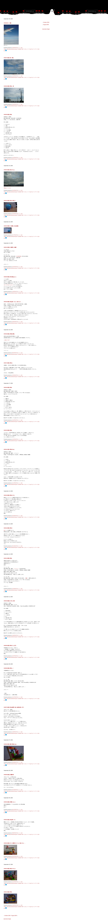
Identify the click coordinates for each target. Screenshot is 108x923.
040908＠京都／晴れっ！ (9, 668)
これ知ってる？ (7, 340)
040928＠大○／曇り (8, 22)
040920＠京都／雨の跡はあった (10, 276)
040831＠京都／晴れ (8, 891)
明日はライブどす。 (8, 188)
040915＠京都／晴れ (8, 430)
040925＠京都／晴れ (8, 114)
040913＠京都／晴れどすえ (9, 495)
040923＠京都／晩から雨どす (10, 200)
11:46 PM (14, 104)
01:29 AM (14, 515)
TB (16, 47)
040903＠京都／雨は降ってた (10, 819)
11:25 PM (14, 439)
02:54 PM (14, 856)
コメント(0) (20, 47)
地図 (26, 578)
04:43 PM (14, 352)
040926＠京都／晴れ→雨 (9, 86)
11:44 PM (14, 420)
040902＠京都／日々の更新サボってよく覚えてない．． (15, 843)
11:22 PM (14, 157)
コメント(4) (20, 439)
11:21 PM (14, 697)
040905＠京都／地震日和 (9, 774)
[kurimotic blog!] (7, 918)
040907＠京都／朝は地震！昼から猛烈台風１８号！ (14, 707)
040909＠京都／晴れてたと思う (10, 645)
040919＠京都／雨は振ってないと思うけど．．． (13, 301)
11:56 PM (14, 47)
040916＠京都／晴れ (8, 387)
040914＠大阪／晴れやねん (9, 449)
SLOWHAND (18, 256)
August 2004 (14, 915)
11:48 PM (14, 635)
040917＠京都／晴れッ (8, 362)
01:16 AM (14, 789)
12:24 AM (14, 588)
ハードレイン (16, 568)
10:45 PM (14, 321)
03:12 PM (14, 809)
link (4, 530)
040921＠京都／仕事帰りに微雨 (10, 247)
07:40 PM (14, 213)
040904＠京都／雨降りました (10, 801)
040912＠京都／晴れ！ (8, 528)
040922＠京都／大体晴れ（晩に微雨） (11, 225)
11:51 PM (14, 881)
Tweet (5, 49)
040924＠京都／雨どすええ (9, 169)
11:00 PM (14, 291)
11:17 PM (14, 235)
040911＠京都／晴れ (8, 558)
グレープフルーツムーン (8, 284)
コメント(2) (20, 190)
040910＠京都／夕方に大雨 (9, 600)
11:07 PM (14, 266)
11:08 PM (14, 731)
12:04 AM (14, 375)
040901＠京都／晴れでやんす (10, 868)
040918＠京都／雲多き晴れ (9, 333)
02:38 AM (14, 762)
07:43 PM (14, 190)
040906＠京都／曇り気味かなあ (10, 744)
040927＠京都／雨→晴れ (9, 57)
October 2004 (7, 915)
